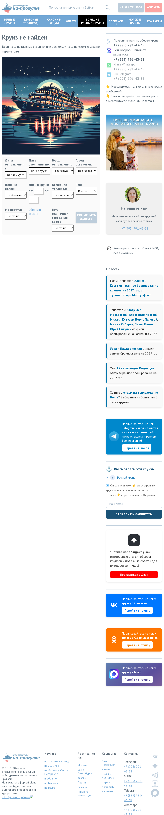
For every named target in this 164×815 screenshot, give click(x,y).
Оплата (71, 21)
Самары (82, 787)
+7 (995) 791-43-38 (131, 7)
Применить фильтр (86, 217)
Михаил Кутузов (122, 319)
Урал (113, 349)
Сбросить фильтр (35, 212)
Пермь (106, 782)
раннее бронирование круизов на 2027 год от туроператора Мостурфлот (134, 290)
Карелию (107, 791)
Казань (106, 769)
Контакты (153, 7)
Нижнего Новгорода (84, 793)
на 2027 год (51, 765)
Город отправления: (62, 162)
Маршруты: (13, 210)
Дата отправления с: (14, 164)
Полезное (116, 21)
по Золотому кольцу (56, 761)
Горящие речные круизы (92, 21)
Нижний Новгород (108, 775)
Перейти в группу (137, 610)
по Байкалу (51, 783)
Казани (82, 778)
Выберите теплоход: (59, 187)
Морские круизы (134, 21)
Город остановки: (84, 162)
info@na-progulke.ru (16, 797)
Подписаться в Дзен (134, 574)
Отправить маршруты (134, 514)
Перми (82, 782)
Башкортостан (131, 349)
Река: (79, 185)
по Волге (49, 787)
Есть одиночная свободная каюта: (60, 216)
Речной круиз (126, 477)
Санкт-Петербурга (85, 771)
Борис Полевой (146, 319)
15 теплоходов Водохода (135, 368)
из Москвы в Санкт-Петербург (56, 772)
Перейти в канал (136, 448)
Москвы (82, 765)
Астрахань (108, 786)
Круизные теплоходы (31, 21)
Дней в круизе (39, 185)
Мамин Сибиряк (121, 324)
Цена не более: (11, 187)
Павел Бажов (144, 324)
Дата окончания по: (39, 162)
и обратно (50, 778)
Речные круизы (9, 21)
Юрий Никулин (120, 329)
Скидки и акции (54, 21)
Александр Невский (143, 315)
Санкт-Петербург (108, 762)
